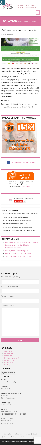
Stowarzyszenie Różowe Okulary (22, 163)
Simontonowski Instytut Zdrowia (17, 245)
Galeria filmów (9, 360)
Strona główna (8, 434)
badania (6, 104)
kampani (24, 104)
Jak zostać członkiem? (11, 358)
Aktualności (7, 100)
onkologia (22, 107)
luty (35, 104)
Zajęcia (28, 434)
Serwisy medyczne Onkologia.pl (16, 251)
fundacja (17, 104)
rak (32, 107)
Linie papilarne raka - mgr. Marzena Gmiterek (21, 242)
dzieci (12, 104)
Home (19, 21)
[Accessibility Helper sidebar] (2, 2)
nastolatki (6, 107)
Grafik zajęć (8, 351)
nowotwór (14, 107)
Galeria (35, 434)
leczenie (31, 104)
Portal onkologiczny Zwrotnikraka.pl (18, 253)
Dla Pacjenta (8, 353)
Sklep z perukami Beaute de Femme (18, 256)
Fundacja (7, 365)
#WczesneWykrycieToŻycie (18, 30)
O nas (6, 436)
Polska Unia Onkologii (13, 248)
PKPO (28, 107)
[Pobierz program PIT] (20, 175)
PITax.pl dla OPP (26, 186)
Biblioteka (24, 436)
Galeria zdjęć (8, 363)
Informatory (8, 356)
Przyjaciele (34, 436)
